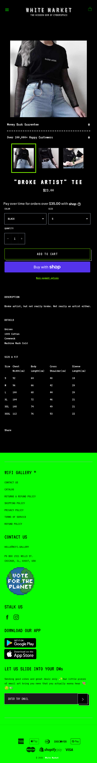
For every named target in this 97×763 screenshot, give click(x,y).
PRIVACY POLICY (14, 510)
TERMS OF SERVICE (15, 517)
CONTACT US (11, 482)
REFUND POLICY (13, 523)
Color (7, 208)
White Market (52, 757)
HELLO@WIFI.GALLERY (17, 546)
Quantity (9, 228)
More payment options (47, 277)
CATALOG (9, 489)
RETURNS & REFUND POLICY (20, 496)
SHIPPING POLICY (15, 503)
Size (50, 208)
